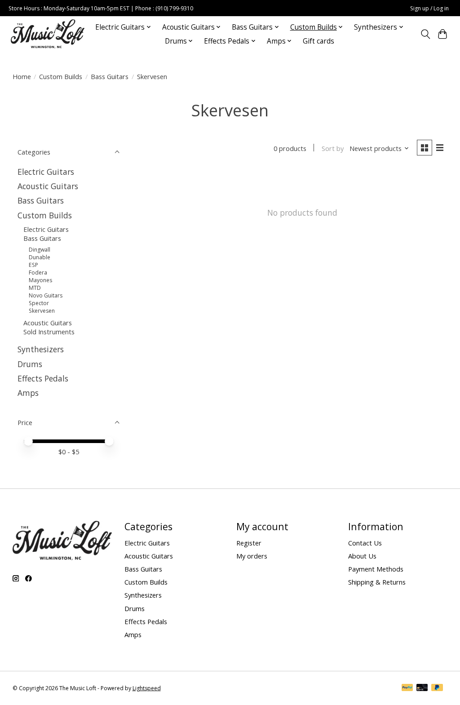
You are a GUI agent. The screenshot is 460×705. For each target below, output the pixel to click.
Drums (30, 364)
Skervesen (42, 311)
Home (22, 76)
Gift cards (318, 41)
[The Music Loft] (47, 34)
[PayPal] (407, 688)
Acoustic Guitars (48, 186)
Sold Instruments (49, 331)
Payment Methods (375, 568)
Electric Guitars (46, 171)
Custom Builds (60, 76)
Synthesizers (41, 349)
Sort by (333, 148)
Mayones (40, 280)
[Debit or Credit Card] (422, 688)
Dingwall (39, 249)
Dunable (39, 257)
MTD (35, 288)
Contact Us (365, 542)
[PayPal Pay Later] (437, 688)
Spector (39, 303)
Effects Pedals (43, 378)
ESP (33, 265)
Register (248, 542)
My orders (251, 555)
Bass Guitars (109, 76)
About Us (362, 555)
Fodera (38, 272)
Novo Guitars (45, 295)
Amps (28, 392)
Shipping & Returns (377, 581)
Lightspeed (147, 688)
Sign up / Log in (429, 8)
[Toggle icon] (425, 34)
